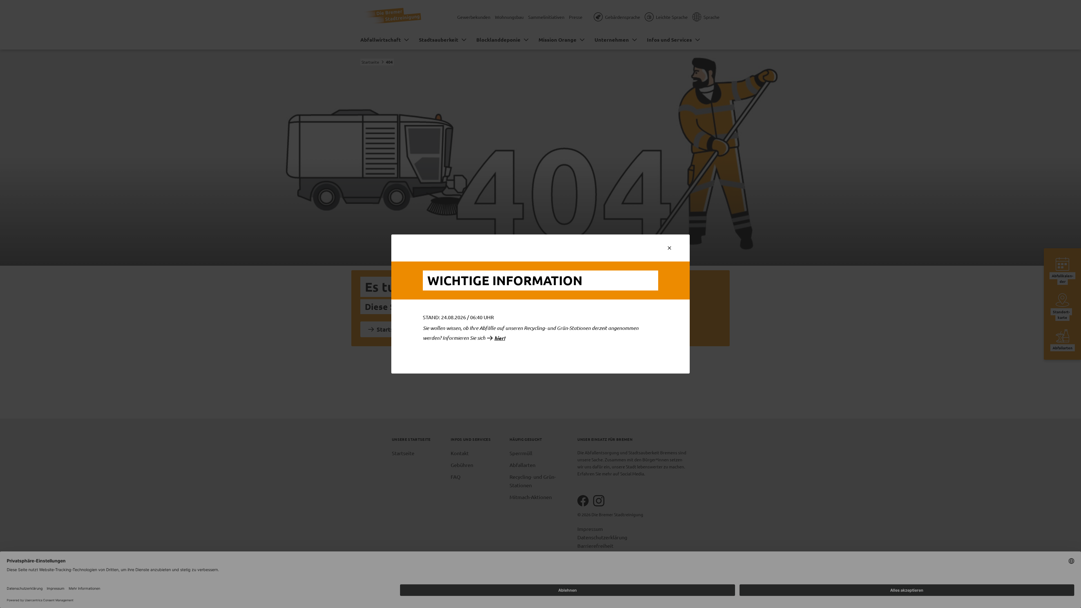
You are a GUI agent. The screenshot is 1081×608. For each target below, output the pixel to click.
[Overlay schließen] (669, 247)
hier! (499, 338)
